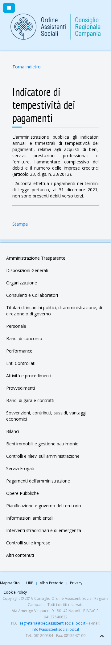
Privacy (76, 583)
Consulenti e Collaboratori (32, 295)
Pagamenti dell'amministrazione (38, 481)
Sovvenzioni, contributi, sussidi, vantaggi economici (46, 416)
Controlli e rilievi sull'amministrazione (43, 456)
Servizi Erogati (20, 468)
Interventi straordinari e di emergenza (43, 530)
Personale (16, 326)
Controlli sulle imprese (28, 543)
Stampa (20, 224)
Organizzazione (21, 283)
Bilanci (12, 431)
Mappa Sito (10, 583)
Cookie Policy (15, 592)
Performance (19, 351)
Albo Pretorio (52, 583)
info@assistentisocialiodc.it (55, 629)
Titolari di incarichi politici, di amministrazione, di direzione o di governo (54, 311)
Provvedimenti (20, 388)
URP (29, 583)
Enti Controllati (20, 363)
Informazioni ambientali (29, 518)
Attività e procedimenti (28, 376)
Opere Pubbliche (22, 493)
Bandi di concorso (24, 338)
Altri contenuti (20, 555)
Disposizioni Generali (27, 270)
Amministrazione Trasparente (35, 258)
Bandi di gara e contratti (30, 400)
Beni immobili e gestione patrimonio (42, 444)
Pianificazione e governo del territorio (43, 506)
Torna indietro (26, 67)
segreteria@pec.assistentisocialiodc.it (52, 623)
